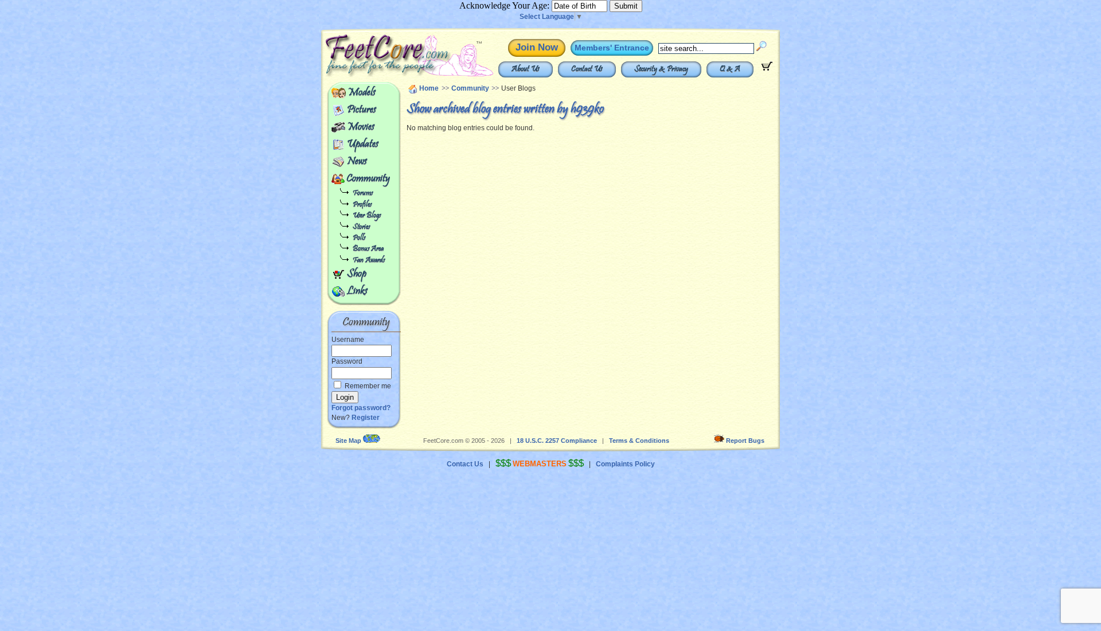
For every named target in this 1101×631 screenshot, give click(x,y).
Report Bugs (745, 440)
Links (357, 291)
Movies (360, 127)
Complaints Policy (625, 464)
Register (366, 418)
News (357, 161)
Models (362, 92)
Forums (363, 193)
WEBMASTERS (540, 463)
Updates (362, 144)
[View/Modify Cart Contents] (767, 68)
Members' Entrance (612, 47)
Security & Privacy (661, 69)
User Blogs (367, 216)
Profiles (362, 205)
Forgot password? (361, 408)
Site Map (348, 440)
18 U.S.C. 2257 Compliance (557, 440)
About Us (526, 69)
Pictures (361, 110)
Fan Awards (369, 260)
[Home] (383, 75)
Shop (356, 274)
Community (368, 179)
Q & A (730, 69)
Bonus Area (368, 249)
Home (429, 88)
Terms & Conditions (639, 440)
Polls (359, 238)
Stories (361, 227)
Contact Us (587, 69)
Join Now (537, 47)
